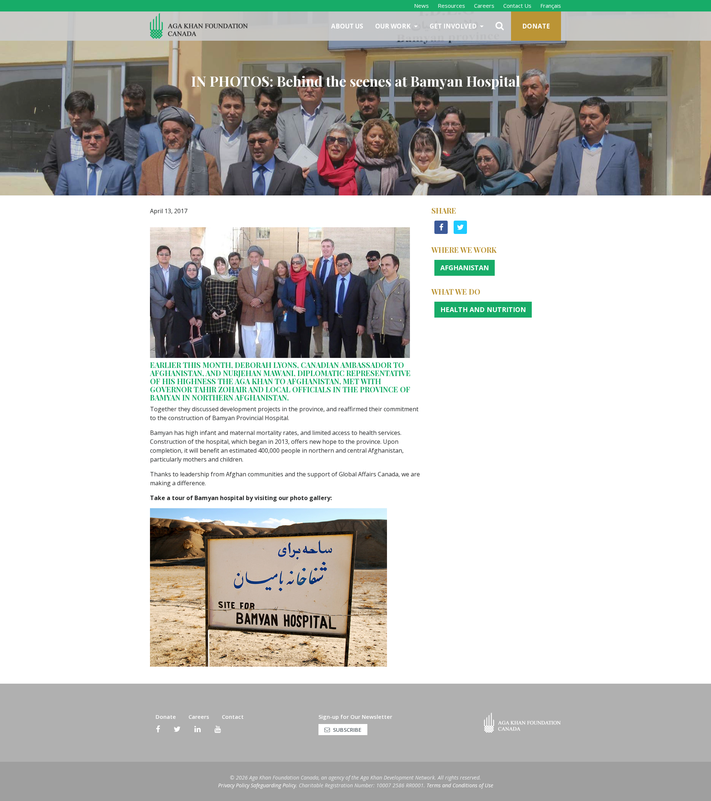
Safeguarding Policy (273, 785)
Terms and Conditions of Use (460, 785)
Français (550, 5)
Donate (536, 26)
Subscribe (347, 729)
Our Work (393, 26)
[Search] (500, 26)
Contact (233, 716)
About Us (347, 26)
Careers (484, 5)
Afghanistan (464, 267)
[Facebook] (158, 729)
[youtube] (217, 729)
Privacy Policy (233, 785)
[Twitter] (177, 729)
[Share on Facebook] (441, 232)
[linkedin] (197, 729)
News (421, 5)
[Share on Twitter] (460, 232)
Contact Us (517, 5)
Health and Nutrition (483, 309)
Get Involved (454, 26)
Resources (451, 5)
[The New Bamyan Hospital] (268, 587)
